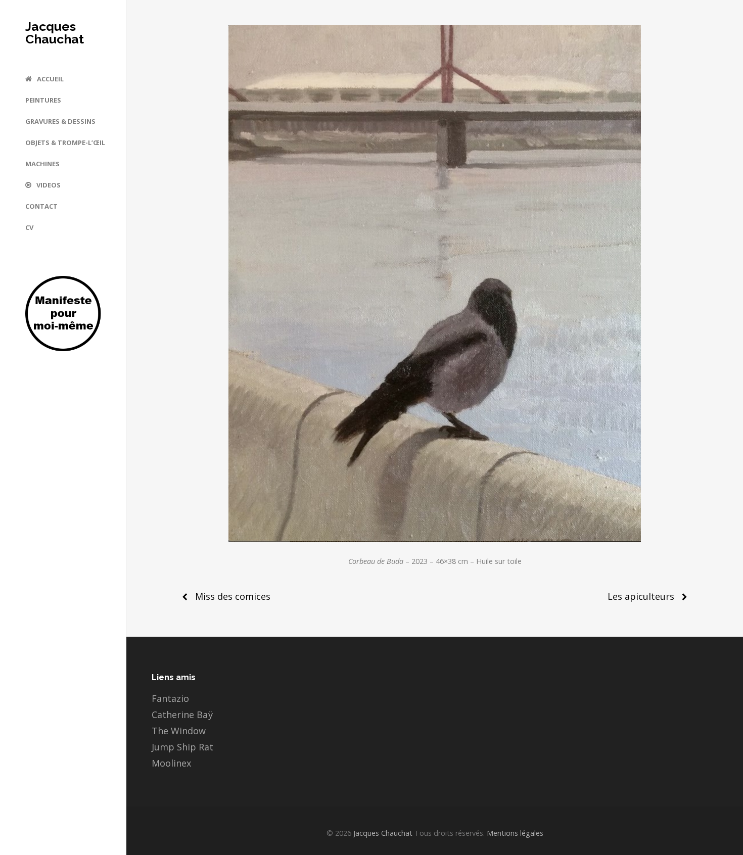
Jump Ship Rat (182, 747)
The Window (179, 731)
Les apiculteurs (641, 596)
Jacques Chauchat (54, 32)
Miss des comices (232, 596)
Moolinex (171, 763)
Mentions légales (514, 833)
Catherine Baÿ (182, 714)
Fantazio (170, 698)
